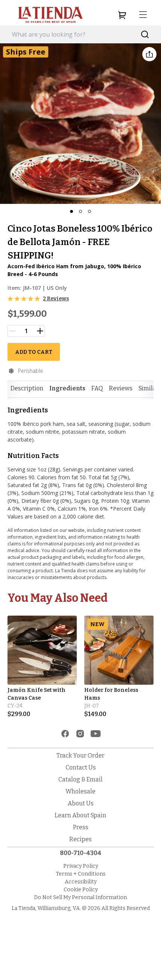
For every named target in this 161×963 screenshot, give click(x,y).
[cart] (122, 15)
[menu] (143, 14)
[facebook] (65, 733)
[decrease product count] (12, 331)
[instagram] (80, 733)
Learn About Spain (80, 815)
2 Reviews (56, 298)
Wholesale (80, 791)
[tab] (26, 388)
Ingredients (67, 388)
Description (26, 388)
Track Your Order (80, 755)
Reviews (121, 388)
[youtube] (96, 733)
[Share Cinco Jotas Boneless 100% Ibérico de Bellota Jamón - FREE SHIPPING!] (149, 54)
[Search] (145, 34)
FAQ (97, 388)
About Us (81, 803)
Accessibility (81, 882)
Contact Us (81, 767)
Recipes (80, 839)
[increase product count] (40, 331)
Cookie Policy (81, 889)
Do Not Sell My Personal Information (80, 897)
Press (80, 827)
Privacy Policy (80, 866)
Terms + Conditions (81, 874)
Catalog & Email (80, 779)
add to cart (33, 352)
